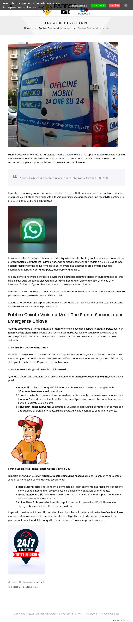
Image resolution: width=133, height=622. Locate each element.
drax (14, 582)
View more (44, 7)
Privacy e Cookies (109, 614)
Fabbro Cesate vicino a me (54, 28)
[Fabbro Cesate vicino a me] (66, 94)
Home (27, 28)
